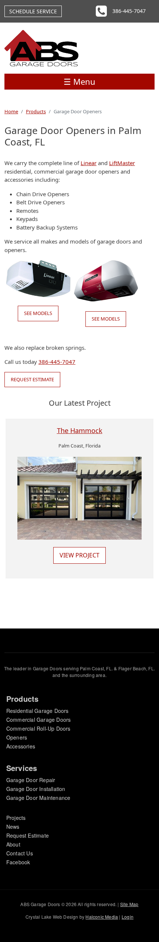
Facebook (18, 862)
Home (11, 111)
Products (36, 111)
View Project (79, 555)
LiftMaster (122, 163)
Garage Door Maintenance (38, 797)
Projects (16, 817)
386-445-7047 (129, 10)
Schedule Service (33, 11)
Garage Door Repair (30, 780)
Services (21, 767)
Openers (16, 737)
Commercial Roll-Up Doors (38, 728)
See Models (38, 313)
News (13, 826)
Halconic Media (101, 916)
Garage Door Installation (35, 788)
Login (127, 916)
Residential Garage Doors (37, 710)
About (13, 844)
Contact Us (19, 853)
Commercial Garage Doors (38, 719)
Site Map (129, 904)
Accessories (20, 746)
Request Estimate (32, 379)
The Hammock (79, 430)
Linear (89, 163)
